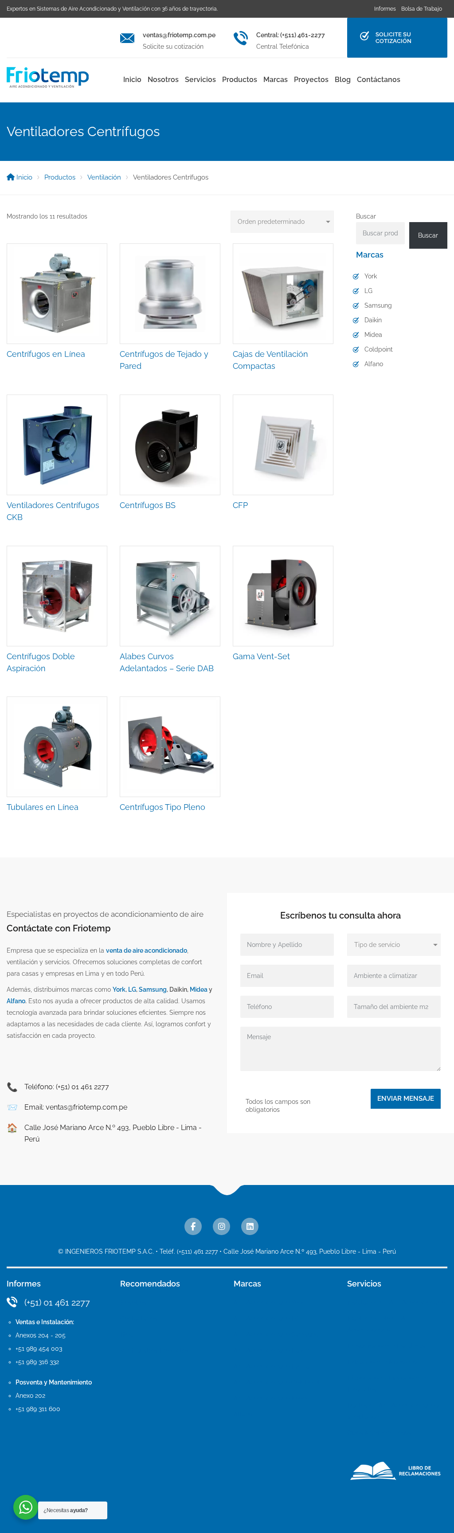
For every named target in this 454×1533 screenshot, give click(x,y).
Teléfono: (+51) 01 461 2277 (66, 1087)
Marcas (275, 79)
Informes (385, 9)
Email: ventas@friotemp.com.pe (75, 1107)
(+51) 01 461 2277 (57, 1302)
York (370, 276)
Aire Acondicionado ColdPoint (277, 1382)
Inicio (132, 79)
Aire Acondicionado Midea (271, 1366)
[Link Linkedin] (250, 1226)
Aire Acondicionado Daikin (271, 1350)
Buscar (366, 216)
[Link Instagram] (221, 1226)
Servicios (200, 79)
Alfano (373, 364)
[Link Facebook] (193, 1226)
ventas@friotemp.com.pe (179, 35)
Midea (373, 334)
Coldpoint (378, 349)
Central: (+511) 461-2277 (290, 35)
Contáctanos (378, 79)
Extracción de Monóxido (382, 1361)
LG (368, 290)
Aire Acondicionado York (269, 1302)
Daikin (373, 320)
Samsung (378, 305)
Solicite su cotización (393, 37)
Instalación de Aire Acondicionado (396, 1302)
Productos (239, 79)
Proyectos (311, 79)
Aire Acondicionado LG (266, 1318)
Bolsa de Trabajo (421, 9)
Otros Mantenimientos (379, 1432)
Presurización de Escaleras (386, 1345)
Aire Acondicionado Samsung (276, 1334)
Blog (343, 79)
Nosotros (163, 79)
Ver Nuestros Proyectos (154, 1350)
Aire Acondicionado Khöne (271, 1398)
